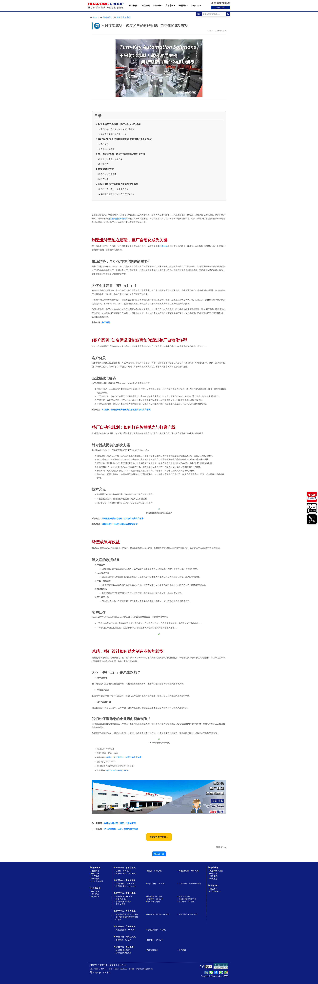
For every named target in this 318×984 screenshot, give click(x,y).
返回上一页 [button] (159, 854)
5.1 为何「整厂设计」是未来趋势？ (113, 189)
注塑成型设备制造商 (119, 219)
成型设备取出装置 (134, 757)
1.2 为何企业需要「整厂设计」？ (112, 134)
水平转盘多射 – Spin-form (125, 886)
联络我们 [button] (221, 7)
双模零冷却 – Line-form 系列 (189, 884)
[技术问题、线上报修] (312, 519)
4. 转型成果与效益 (105, 169)
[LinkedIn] (206, 972)
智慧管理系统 (152, 950)
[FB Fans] (216, 972)
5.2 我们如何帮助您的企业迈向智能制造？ (116, 194)
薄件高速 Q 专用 (153, 902)
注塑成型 (163, 246)
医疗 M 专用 (120, 904)
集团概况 (133, 5)
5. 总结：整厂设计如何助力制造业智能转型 (117, 184)
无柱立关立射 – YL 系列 (187, 914)
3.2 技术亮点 (103, 164)
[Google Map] (225, 972)
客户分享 (95, 897)
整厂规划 (182, 950)
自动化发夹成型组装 (123, 953)
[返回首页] (105, 5)
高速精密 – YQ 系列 (154, 899)
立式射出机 (119, 757)
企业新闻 (95, 879)
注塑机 (109, 757)
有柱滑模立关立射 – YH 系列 (126, 914)
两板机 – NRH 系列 (154, 871)
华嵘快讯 (182, 5)
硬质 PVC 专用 (121, 899)
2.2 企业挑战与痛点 (106, 149)
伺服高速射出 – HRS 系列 (125, 873)
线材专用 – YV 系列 (186, 902)
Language (195, 5)
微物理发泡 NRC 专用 (123, 896)
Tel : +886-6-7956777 (98, 969)
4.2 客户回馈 (103, 179)
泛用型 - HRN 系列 (122, 871)
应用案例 (170, 5)
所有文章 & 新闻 (124, 17)
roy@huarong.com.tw (144, 969)
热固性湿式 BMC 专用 (187, 899)
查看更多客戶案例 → (159, 837)
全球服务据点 (215, 891)
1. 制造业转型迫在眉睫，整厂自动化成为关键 (118, 124)
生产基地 (95, 876)
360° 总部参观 (97, 881)
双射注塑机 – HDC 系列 (124, 884)
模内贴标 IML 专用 (154, 896)
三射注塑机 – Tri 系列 (155, 884)
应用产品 (95, 894)
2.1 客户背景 (103, 144)
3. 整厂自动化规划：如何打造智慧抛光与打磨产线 (120, 154)
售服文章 (213, 876)
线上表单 (213, 889)
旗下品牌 (95, 873)
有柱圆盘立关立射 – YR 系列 (158, 914)
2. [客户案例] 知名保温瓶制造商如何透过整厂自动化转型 (124, 139)
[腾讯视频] (221, 972)
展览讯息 (213, 879)
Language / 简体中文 (102, 972)
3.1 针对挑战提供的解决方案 (110, 159)
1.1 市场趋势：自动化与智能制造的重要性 (116, 129)
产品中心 (157, 5)
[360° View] (312, 497)
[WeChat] (211, 972)
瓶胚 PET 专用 (184, 896)
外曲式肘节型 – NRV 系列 (188, 871)
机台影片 (95, 891)
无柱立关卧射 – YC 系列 (124, 930)
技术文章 (213, 873)
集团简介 (95, 871)
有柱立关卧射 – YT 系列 (156, 930)
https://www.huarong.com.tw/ (117, 770)
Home (95, 17)
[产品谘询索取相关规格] (312, 509)
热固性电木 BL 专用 (123, 902)
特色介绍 (146, 5)
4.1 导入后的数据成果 (107, 174)
